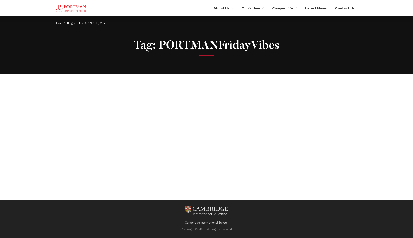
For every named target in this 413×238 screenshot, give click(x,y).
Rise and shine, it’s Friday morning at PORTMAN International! (82, 163)
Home (58, 23)
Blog (70, 23)
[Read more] (90, 97)
